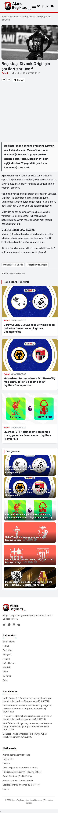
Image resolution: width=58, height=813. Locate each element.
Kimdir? (6, 667)
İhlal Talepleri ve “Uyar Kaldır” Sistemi (20, 767)
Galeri (5, 680)
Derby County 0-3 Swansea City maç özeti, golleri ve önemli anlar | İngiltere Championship (29, 328)
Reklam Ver (8, 759)
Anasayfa (6, 17)
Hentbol (6, 659)
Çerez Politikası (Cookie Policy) (17, 776)
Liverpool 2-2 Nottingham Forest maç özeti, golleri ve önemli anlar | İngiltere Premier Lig (27, 435)
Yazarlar (7, 676)
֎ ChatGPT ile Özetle (13, 265)
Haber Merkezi (17, 273)
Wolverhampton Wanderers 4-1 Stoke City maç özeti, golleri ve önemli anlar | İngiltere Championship (29, 382)
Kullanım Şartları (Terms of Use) (18, 780)
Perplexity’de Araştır (37, 265)
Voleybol (7, 654)
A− (4, 80)
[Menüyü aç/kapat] (34, 6)
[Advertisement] (29, 112)
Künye (6, 789)
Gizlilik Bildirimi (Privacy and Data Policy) (21, 785)
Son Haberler (9, 642)
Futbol (15, 17)
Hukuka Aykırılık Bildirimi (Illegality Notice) (22, 772)
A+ (8, 80)
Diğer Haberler (9, 663)
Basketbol (7, 650)
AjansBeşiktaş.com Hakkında (16, 755)
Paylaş (20, 80)
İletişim (6, 763)
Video (5, 672)
